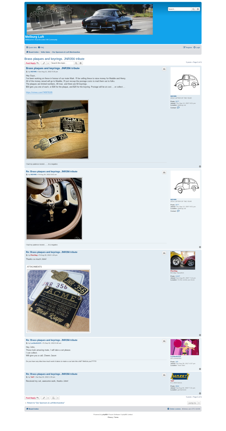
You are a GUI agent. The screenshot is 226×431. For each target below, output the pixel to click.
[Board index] (90, 19)
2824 (177, 386)
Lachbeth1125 (175, 356)
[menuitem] (41, 47)
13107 (177, 276)
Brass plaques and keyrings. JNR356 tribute (54, 58)
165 (176, 362)
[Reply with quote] (164, 69)
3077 (177, 101)
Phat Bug (173, 271)
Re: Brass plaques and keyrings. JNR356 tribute (51, 171)
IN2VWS (173, 96)
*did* (172, 381)
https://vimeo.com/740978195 (39, 92)
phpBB (104, 414)
